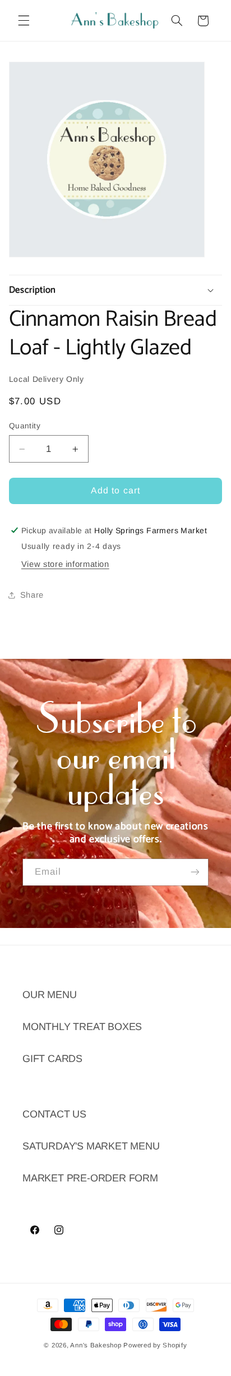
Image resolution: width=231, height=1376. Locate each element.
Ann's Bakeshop (95, 1345)
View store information (65, 564)
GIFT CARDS (52, 1058)
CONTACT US (54, 1114)
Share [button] (32, 594)
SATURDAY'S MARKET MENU (91, 1146)
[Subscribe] (195, 872)
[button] (23, 21)
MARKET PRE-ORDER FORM (90, 1178)
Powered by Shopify (155, 1345)
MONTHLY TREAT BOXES (82, 1026)
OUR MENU (49, 994)
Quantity (24, 426)
